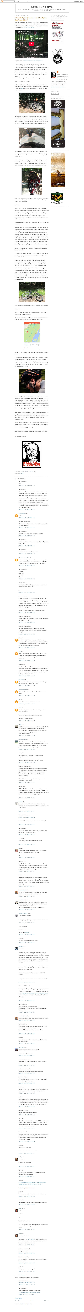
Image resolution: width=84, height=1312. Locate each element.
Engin (21, 88)
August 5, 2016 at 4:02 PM (27, 982)
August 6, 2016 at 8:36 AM (27, 1114)
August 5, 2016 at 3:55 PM (27, 942)
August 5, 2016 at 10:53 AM (27, 676)
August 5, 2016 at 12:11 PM (27, 762)
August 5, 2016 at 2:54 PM (27, 871)
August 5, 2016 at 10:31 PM (27, 1093)
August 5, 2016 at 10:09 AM (27, 634)
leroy (20, 707)
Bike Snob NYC (42, 7)
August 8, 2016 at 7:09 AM (27, 1263)
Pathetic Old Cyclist (23, 913)
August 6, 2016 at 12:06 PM (27, 1141)
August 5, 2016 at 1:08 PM (27, 798)
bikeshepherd (22, 513)
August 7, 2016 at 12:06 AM (27, 1204)
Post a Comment (18, 1298)
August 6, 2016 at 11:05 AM (27, 1128)
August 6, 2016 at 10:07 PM (27, 1188)
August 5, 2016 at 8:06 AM (27, 527)
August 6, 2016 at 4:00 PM (27, 1153)
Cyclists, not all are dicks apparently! (27, 817)
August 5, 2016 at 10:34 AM (27, 647)
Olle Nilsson (21, 1047)
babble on (21, 946)
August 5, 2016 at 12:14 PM (27, 782)
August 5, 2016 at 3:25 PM (27, 923)
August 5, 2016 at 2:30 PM (27, 844)
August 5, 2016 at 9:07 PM (27, 1073)
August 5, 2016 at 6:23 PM (27, 1033)
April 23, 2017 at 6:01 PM (26, 1294)
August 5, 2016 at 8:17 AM (27, 535)
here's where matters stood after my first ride (32, 60)
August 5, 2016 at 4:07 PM (27, 1000)
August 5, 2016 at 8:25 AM (27, 545)
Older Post (46, 1300)
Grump (20, 801)
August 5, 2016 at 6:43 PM (27, 1043)
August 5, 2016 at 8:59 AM (27, 592)
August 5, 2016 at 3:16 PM (27, 909)
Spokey (20, 1157)
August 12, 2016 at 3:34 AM (27, 1284)
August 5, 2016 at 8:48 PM (27, 1055)
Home (32, 1300)
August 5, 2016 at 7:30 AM (27, 509)
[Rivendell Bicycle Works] (58, 147)
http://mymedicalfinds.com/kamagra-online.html (29, 1292)
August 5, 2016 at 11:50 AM (27, 736)
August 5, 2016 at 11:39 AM (27, 704)
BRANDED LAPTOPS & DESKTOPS (27, 1282)
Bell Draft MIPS (31, 1239)
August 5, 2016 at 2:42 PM (27, 857)
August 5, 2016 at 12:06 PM (27, 749)
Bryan (20, 724)
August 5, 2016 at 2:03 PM (27, 824)
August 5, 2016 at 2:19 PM (27, 834)
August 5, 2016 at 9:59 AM (27, 622)
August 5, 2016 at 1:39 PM (27, 811)
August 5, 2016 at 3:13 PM (27, 896)
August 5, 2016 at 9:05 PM (27, 1065)
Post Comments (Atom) (26, 1304)
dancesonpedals (22, 890)
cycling (21, 473)
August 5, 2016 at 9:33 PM (27, 1083)
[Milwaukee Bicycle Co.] (58, 186)
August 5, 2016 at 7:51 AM (27, 517)
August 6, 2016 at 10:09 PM (27, 1196)
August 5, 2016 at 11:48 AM (27, 720)
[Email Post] (35, 471)
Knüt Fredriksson (22, 900)
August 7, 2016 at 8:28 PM (27, 1253)
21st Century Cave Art (24, 557)
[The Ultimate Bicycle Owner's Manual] (57, 43)
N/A (19, 638)
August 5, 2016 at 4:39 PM (27, 1012)
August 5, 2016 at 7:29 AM (27, 485)
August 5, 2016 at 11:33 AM (27, 695)
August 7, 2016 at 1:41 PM (27, 1230)
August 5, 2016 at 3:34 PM (27, 934)
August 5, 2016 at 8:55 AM (27, 579)
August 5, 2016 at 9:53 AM (27, 612)
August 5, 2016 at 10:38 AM (27, 661)
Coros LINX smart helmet (28, 27)
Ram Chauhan (22, 1275)
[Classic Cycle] (57, 204)
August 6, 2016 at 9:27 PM (27, 1176)
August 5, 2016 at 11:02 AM (27, 685)
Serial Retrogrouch (23, 689)
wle (19, 848)
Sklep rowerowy (22, 1257)
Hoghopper (21, 679)
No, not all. (26, 932)
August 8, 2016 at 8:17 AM (27, 1271)
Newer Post (17, 1300)
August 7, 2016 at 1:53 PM (27, 1245)
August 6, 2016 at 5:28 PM (27, 1166)
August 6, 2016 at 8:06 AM (27, 1106)
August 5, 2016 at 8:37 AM (27, 565)
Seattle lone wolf (22, 739)
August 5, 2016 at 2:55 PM (27, 886)
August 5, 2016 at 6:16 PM (27, 1020)
